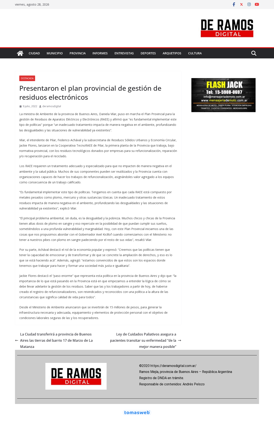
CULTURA (195, 53)
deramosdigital (51, 106)
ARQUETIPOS (172, 53)
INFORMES (100, 53)
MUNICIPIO (55, 53)
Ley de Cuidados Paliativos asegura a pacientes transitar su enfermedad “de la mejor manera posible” (143, 340)
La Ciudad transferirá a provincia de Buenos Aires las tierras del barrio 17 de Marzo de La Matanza (56, 340)
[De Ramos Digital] (20, 53)
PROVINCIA (78, 53)
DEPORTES (148, 53)
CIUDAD (34, 53)
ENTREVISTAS (124, 53)
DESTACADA (27, 78)
